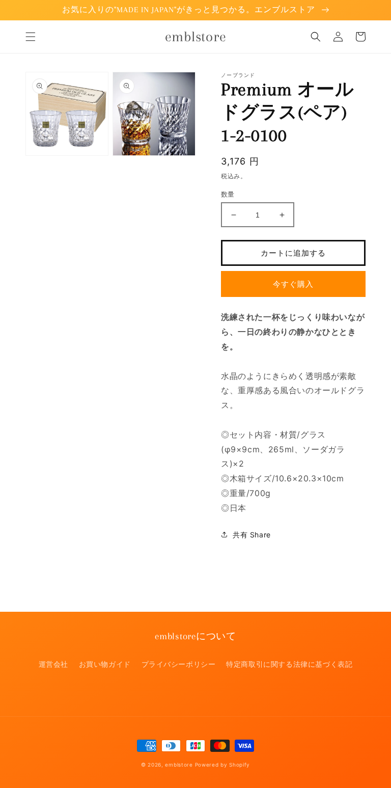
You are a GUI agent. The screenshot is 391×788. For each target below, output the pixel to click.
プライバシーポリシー (179, 664)
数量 (228, 194)
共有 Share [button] (252, 534)
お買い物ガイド (105, 664)
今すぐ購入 (293, 284)
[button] (30, 36)
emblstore (178, 765)
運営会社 (53, 664)
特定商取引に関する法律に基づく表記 (289, 664)
